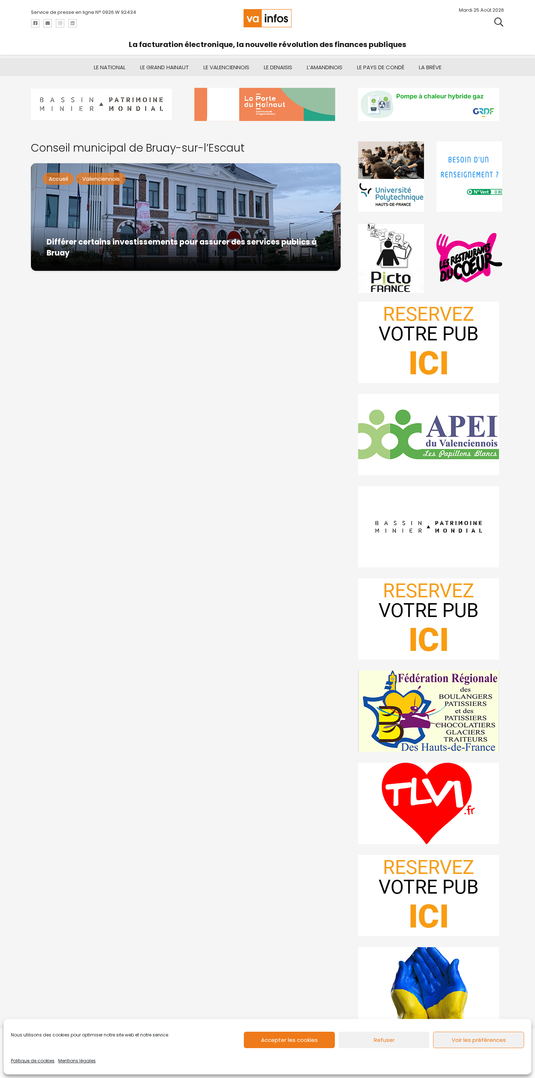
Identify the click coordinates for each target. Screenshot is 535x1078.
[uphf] (392, 176)
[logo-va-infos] (267, 18)
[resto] (470, 258)
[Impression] (431, 434)
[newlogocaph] (267, 104)
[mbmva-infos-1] (431, 526)
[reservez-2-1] (431, 342)
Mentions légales (77, 1061)
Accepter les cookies (289, 1040)
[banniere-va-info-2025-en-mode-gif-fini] (431, 104)
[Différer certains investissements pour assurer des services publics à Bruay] (186, 217)
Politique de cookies (33, 1061)
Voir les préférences (479, 1040)
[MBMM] (104, 104)
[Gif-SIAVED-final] (470, 176)
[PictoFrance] (392, 258)
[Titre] (35, 23)
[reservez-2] (431, 619)
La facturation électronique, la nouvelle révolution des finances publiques (267, 44)
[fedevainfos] (431, 711)
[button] (499, 21)
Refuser (384, 1040)
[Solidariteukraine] (431, 987)
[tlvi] (431, 803)
